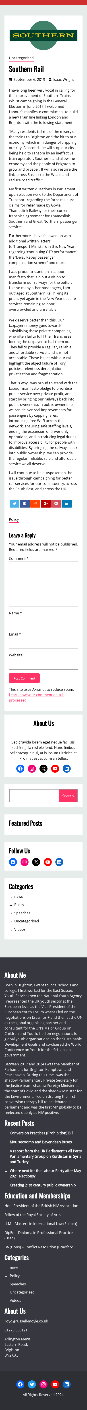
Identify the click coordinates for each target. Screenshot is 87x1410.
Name (15, 613)
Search (68, 795)
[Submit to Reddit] (35, 504)
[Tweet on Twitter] (14, 504)
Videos (20, 929)
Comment (19, 558)
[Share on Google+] (46, 504)
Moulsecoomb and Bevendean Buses (41, 1141)
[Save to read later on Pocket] (56, 504)
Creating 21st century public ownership (43, 1185)
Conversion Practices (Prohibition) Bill (41, 1133)
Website (16, 655)
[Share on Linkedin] (66, 504)
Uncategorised (21, 57)
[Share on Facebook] (25, 504)
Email (15, 634)
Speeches (22, 913)
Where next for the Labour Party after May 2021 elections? (45, 1173)
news (18, 896)
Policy (14, 519)
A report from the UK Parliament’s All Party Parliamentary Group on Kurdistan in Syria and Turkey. (46, 1156)
